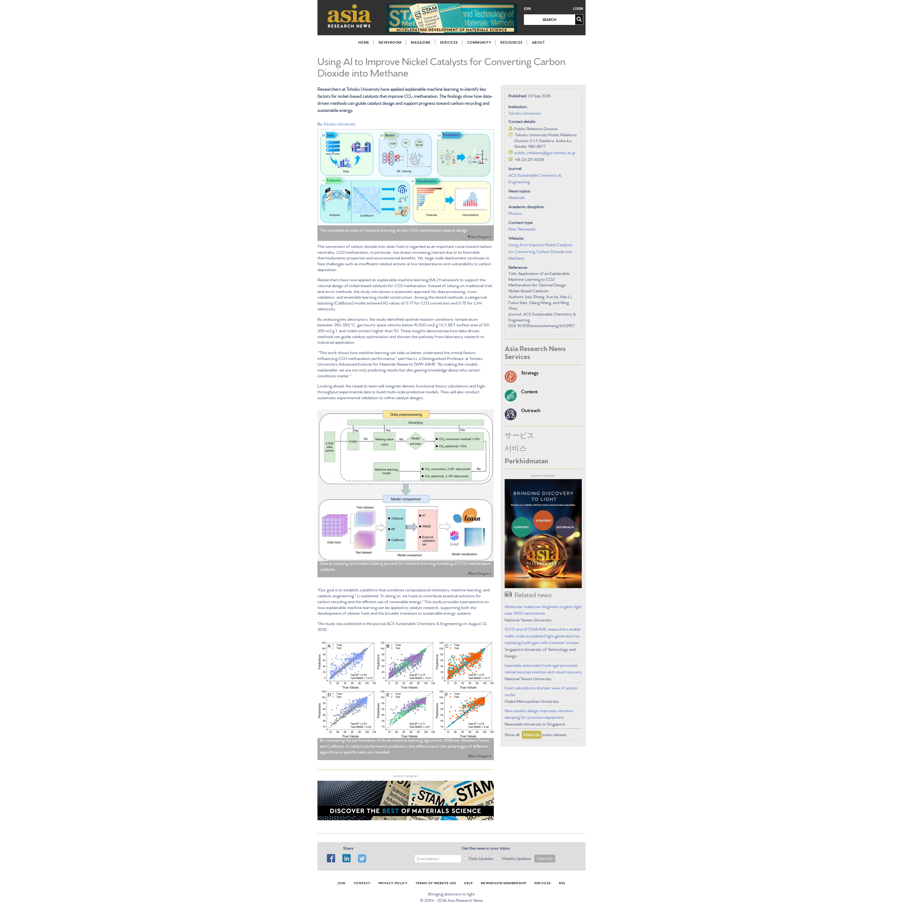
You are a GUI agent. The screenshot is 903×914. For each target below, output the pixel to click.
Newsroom (390, 42)
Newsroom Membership (504, 883)
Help (468, 883)
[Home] (349, 16)
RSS (562, 883)
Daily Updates (481, 858)
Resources (511, 42)
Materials (516, 197)
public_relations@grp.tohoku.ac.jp (544, 152)
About (538, 42)
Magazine (421, 42)
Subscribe (545, 858)
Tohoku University (339, 123)
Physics (515, 212)
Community (479, 42)
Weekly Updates (516, 858)
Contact (362, 883)
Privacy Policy (393, 883)
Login (578, 8)
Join (527, 8)
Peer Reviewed (521, 228)
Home (363, 42)
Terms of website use (436, 883)
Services (449, 42)
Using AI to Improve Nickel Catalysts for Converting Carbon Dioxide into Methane (540, 251)
